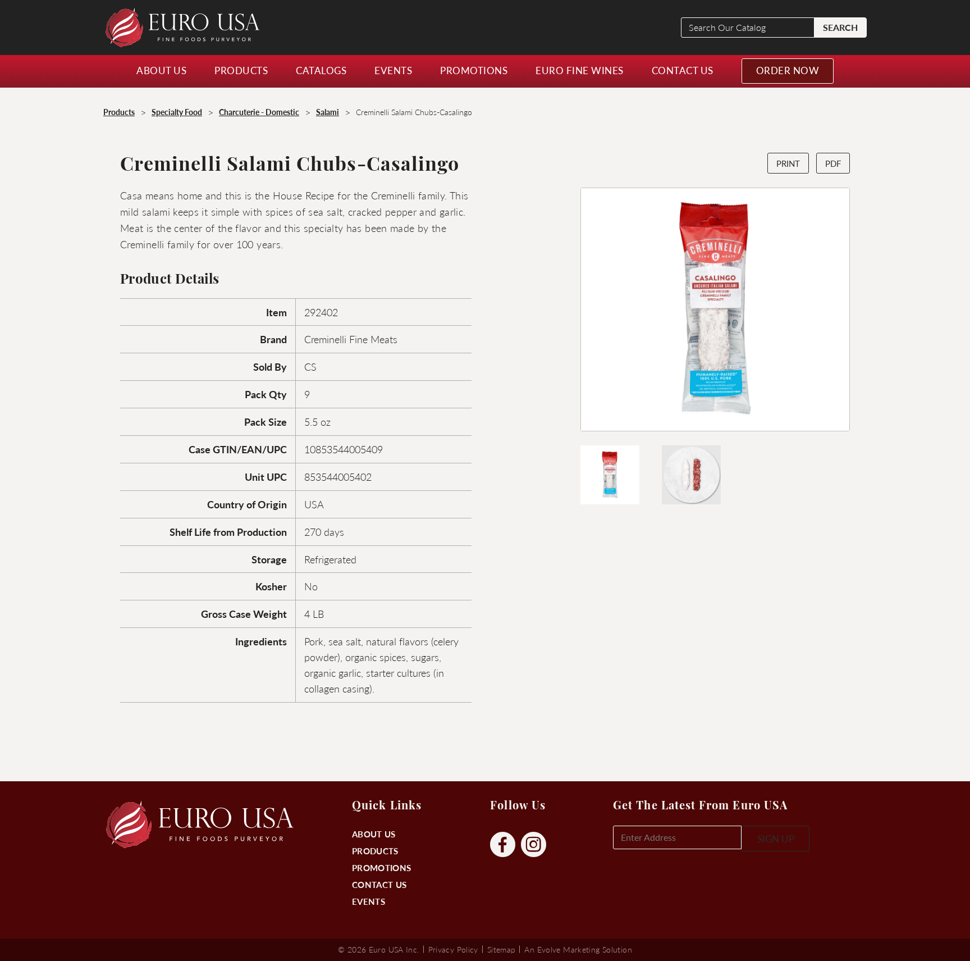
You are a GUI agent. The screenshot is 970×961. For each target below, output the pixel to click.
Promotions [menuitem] (473, 70)
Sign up (775, 838)
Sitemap (501, 949)
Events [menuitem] (393, 70)
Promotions (381, 867)
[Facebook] (502, 845)
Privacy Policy (453, 949)
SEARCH (840, 27)
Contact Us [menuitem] (682, 70)
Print (788, 163)
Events (368, 901)
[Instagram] (533, 845)
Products (375, 851)
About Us (373, 834)
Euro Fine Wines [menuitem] (580, 70)
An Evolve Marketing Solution (578, 949)
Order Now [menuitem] (788, 70)
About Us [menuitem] (161, 70)
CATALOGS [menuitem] (321, 70)
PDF (833, 163)
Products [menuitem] (241, 70)
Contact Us (379, 884)
